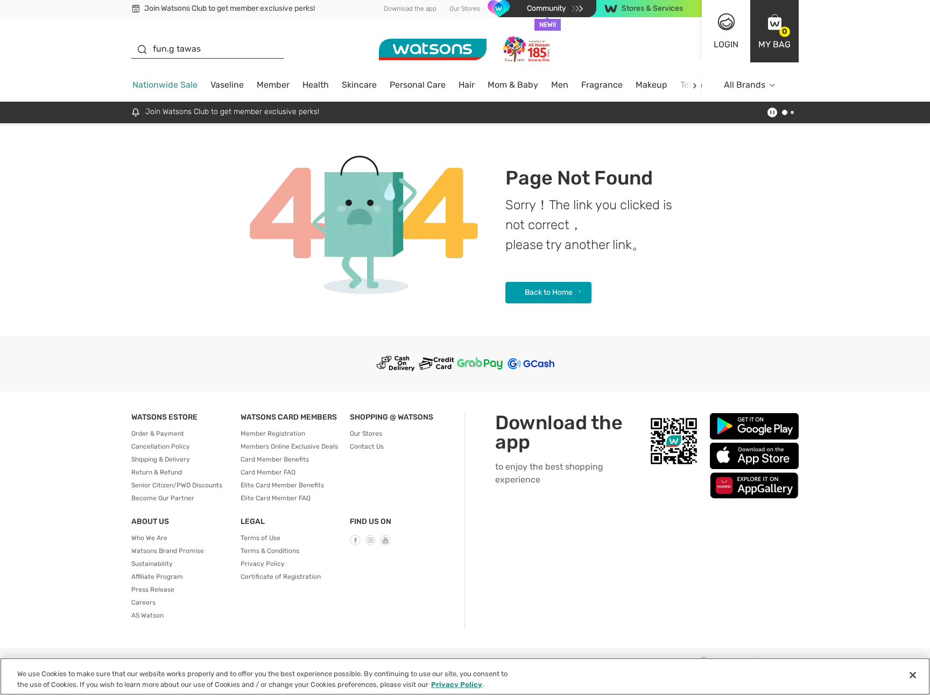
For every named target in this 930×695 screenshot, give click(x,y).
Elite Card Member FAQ (276, 498)
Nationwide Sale (165, 85)
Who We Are (149, 538)
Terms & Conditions (270, 551)
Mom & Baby (513, 85)
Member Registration (273, 433)
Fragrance (602, 85)
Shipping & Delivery (160, 459)
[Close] (913, 675)
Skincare (359, 85)
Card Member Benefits (275, 459)
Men (559, 85)
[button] (774, 31)
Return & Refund (156, 472)
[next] (694, 85)
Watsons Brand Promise (167, 551)
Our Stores (464, 8)
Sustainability (152, 564)
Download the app (410, 8)
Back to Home (549, 292)
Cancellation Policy (160, 446)
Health (315, 85)
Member (273, 85)
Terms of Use (260, 538)
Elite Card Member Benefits (282, 485)
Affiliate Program (157, 576)
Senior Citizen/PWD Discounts (176, 485)
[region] (465, 676)
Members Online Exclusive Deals (289, 446)
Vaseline (227, 85)
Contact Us (367, 446)
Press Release (152, 589)
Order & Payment (157, 433)
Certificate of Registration (281, 576)
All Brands (744, 85)
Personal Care (418, 85)
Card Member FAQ (268, 472)
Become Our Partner (162, 498)
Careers (143, 602)
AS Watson (147, 615)
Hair (467, 85)
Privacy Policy (263, 564)
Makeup (651, 85)
